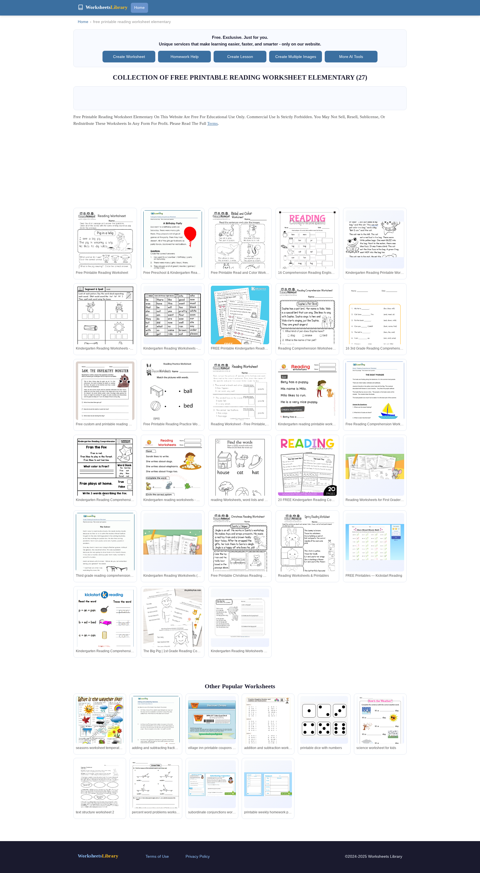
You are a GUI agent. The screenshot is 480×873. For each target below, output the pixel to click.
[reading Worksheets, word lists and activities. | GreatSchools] (240, 475)
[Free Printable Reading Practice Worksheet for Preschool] (172, 399)
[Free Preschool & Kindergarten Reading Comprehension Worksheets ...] (172, 248)
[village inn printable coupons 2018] (212, 719)
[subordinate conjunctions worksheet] (212, 784)
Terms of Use (157, 856)
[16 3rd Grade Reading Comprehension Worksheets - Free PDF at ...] (375, 338)
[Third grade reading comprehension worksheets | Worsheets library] (105, 550)
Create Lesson (240, 56)
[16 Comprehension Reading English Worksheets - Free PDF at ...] (307, 251)
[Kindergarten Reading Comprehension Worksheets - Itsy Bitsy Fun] (105, 632)
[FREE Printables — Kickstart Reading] (375, 542)
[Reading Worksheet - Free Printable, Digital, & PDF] (240, 399)
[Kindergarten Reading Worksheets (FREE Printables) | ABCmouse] (172, 542)
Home (139, 7)
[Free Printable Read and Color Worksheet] (240, 248)
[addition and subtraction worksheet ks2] (268, 729)
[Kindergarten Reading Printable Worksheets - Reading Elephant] (375, 239)
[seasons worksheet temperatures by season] (100, 730)
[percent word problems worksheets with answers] (156, 794)
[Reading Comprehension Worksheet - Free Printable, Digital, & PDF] (307, 323)
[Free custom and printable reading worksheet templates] (105, 402)
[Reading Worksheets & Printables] (307, 551)
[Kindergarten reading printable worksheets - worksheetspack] (307, 402)
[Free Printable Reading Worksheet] (105, 248)
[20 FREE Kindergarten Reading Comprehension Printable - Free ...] (307, 466)
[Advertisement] (240, 169)
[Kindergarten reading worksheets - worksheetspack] (172, 478)
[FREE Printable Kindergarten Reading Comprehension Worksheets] (240, 329)
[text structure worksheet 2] (100, 791)
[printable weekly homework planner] (268, 784)
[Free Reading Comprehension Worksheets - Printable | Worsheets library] (375, 399)
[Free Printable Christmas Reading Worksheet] (240, 551)
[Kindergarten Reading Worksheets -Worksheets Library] (105, 323)
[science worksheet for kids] (380, 726)
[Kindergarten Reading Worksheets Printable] (240, 618)
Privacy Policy (198, 856)
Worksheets (98, 856)
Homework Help (185, 56)
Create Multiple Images (295, 56)
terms (212, 123)
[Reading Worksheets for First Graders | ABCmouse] (375, 466)
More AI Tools (351, 56)
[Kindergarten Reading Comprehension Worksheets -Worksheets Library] (105, 475)
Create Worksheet (129, 56)
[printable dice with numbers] (324, 720)
